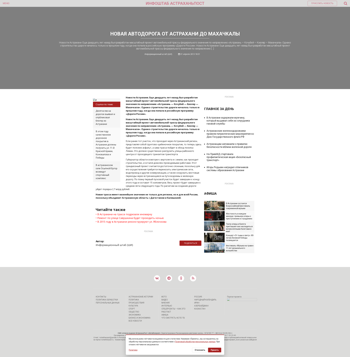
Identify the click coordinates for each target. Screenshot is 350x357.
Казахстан (199, 309)
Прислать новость (322, 3)
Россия (198, 297)
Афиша (164, 315)
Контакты (101, 297)
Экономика (135, 315)
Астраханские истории (141, 297)
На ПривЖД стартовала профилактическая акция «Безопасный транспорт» (229, 157)
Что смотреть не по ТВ (173, 318)
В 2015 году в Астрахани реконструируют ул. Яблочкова (131, 221)
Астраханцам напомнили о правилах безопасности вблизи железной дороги (229, 145)
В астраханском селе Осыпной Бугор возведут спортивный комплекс (106, 172)
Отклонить (200, 350)
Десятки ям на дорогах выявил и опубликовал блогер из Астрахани (105, 117)
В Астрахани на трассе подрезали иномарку (124, 214)
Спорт (132, 309)
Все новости (135, 321)
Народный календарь (205, 300)
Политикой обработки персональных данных (195, 342)
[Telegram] (202, 243)
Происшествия (136, 303)
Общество (134, 312)
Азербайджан (201, 306)
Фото (164, 297)
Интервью (166, 306)
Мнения (165, 303)
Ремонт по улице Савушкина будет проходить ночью (130, 218)
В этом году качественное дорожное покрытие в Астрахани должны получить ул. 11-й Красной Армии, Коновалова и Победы (106, 144)
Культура (133, 306)
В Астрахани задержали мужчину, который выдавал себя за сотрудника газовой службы (228, 120)
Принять (215, 350)
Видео (164, 300)
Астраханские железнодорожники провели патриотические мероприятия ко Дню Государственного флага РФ (230, 133)
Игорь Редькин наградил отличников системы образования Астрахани (227, 169)
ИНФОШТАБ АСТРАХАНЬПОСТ (175, 3)
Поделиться (190, 243)
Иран (196, 303)
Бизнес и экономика (139, 318)
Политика (134, 300)
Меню (6, 3)
